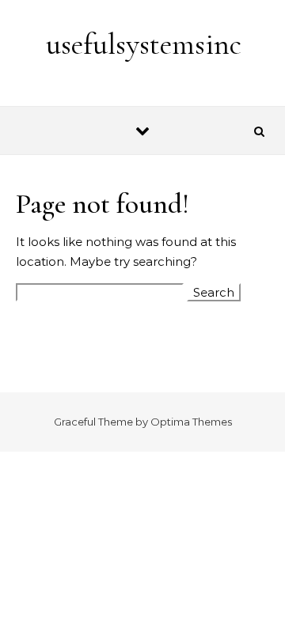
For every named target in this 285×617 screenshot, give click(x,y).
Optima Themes (191, 421)
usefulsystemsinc (143, 44)
